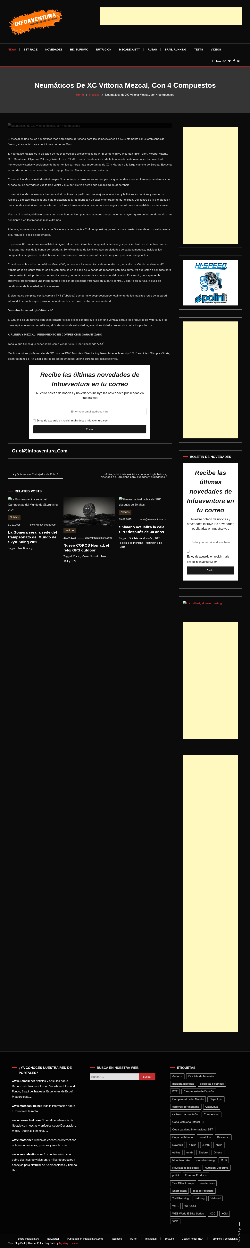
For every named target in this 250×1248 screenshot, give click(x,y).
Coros (76, 556)
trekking (201, 1198)
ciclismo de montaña (131, 542)
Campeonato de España (200, 1091)
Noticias (14, 517)
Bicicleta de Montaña (140, 538)
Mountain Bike (154, 542)
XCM (226, 1213)
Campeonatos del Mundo (189, 1099)
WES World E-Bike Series (189, 1213)
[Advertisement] (171, 16)
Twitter (133, 1238)
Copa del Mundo (183, 1137)
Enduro (204, 1152)
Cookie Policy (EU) (192, 1238)
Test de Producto (204, 1190)
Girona (219, 1152)
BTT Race (31, 49)
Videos (216, 49)
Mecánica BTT (129, 49)
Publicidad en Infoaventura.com (85, 1238)
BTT (157, 538)
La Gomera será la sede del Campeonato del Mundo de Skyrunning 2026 (32, 537)
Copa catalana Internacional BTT (193, 1129)
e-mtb (207, 1144)
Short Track (180, 1190)
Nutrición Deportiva (217, 1167)
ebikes (177, 1152)
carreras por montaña (186, 1106)
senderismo (208, 1183)
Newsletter (53, 1238)
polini (176, 1175)
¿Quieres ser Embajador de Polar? (36, 474)
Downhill (178, 1144)
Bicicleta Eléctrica (184, 1083)
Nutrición (103, 49)
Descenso (224, 1137)
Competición (212, 1114)
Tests (198, 49)
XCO (176, 1221)
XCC (214, 1213)
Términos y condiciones (224, 1238)
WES (176, 1205)
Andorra (178, 1076)
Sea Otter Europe (184, 1183)
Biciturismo (79, 49)
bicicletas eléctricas (213, 1083)
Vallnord (217, 1198)
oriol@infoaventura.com (39, 450)
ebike (220, 1144)
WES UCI (191, 1205)
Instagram (151, 1238)
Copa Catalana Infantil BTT (190, 1121)
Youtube (169, 1238)
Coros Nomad (90, 556)
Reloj (103, 556)
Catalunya (212, 1106)
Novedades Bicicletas (186, 1167)
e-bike (193, 1144)
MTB (122, 547)
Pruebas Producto (197, 1175)
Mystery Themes (68, 1243)
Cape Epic (217, 1099)
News (12, 49)
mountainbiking (206, 1160)
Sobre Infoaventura (28, 1238)
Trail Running (175, 49)
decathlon (206, 1137)
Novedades (53, 49)
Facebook (116, 1238)
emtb (191, 1152)
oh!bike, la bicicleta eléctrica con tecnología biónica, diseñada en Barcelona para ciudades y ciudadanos (134, 475)
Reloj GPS (70, 561)
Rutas (152, 49)
